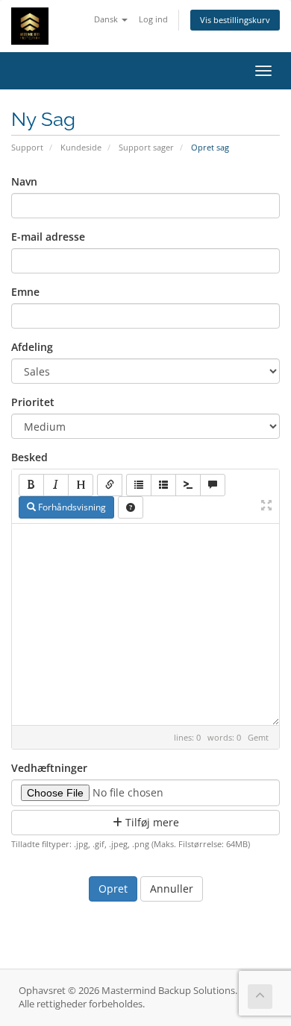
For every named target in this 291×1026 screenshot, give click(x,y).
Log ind (153, 19)
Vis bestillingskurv (235, 19)
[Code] (188, 485)
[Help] (130, 507)
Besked (29, 457)
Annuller (171, 888)
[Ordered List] (163, 485)
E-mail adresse (48, 236)
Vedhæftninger (49, 768)
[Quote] (212, 485)
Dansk (107, 19)
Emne (25, 292)
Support (27, 147)
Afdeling (32, 347)
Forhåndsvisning (71, 507)
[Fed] (31, 485)
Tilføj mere (150, 822)
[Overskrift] (80, 485)
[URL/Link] (109, 485)
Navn (24, 181)
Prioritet (32, 402)
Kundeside (80, 147)
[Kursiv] (56, 485)
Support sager (146, 147)
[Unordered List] (138, 485)
